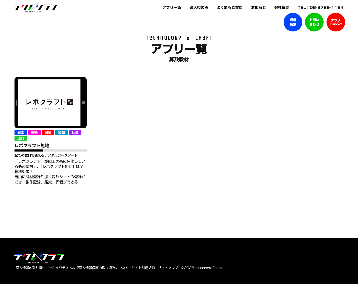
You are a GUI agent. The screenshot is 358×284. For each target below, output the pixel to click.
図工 (20, 132)
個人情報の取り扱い (31, 268)
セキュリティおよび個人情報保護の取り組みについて (88, 268)
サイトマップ (168, 268)
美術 (34, 132)
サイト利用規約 (143, 268)
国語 (48, 132)
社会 (75, 132)
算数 (61, 132)
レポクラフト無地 (32, 145)
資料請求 (293, 22)
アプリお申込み (336, 22)
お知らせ (259, 7)
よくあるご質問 (230, 7)
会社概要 (282, 7)
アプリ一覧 (172, 7)
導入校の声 (199, 7)
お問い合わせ (314, 22)
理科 (20, 138)
